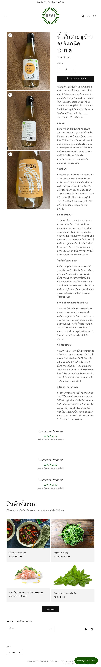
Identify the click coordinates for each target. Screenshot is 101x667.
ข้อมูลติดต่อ (90, 664)
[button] (5, 16)
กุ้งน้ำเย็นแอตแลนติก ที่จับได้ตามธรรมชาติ (26, 593)
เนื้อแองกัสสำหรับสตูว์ (17, 553)
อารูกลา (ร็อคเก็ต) (61, 553)
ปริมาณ (60, 63)
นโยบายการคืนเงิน (68, 661)
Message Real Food (86, 660)
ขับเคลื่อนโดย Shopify (51, 661)
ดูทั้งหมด (50, 609)
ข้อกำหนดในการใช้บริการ (74, 664)
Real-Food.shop (37, 661)
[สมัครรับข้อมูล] (51, 629)
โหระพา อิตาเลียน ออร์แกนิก (65, 593)
